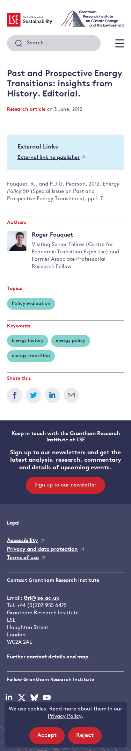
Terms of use (23, 558)
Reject (89, 738)
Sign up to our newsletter (65, 485)
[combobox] (54, 43)
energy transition (31, 356)
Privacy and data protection (42, 549)
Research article (26, 109)
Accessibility (22, 540)
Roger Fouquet (52, 235)
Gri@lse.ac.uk (41, 598)
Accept (51, 738)
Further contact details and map (47, 657)
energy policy (70, 340)
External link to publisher (48, 157)
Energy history (27, 340)
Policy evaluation (31, 303)
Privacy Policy (65, 716)
